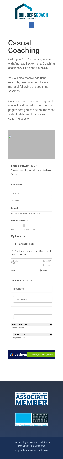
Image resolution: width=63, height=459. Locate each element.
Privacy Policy (19, 442)
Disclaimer (23, 445)
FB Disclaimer (38, 445)
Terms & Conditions (38, 442)
